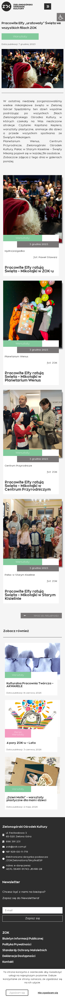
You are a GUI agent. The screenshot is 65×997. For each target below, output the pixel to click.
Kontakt (8, 961)
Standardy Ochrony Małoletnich (24, 950)
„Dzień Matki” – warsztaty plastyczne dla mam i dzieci (26, 799)
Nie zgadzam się (48, 992)
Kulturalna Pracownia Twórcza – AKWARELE (29, 685)
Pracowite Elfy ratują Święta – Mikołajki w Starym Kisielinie (30, 594)
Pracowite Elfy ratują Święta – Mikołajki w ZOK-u (29, 269)
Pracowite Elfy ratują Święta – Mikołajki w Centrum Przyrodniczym (28, 485)
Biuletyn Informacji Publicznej (22, 938)
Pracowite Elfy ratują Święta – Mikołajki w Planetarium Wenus (24, 376)
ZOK (5, 932)
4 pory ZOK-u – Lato (21, 742)
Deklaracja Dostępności (18, 956)
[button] (61, 17)
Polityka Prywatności (16, 944)
